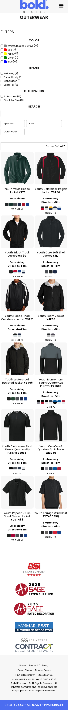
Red (10, 49)
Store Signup (45, 675)
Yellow (11, 53)
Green (11, 57)
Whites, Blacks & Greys (20, 46)
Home (22, 665)
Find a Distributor (25, 675)
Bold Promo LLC (21, 683)
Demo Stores (25, 670)
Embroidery (17, 198)
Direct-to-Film (50, 202)
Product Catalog (39, 665)
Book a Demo (42, 670)
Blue (10, 61)
